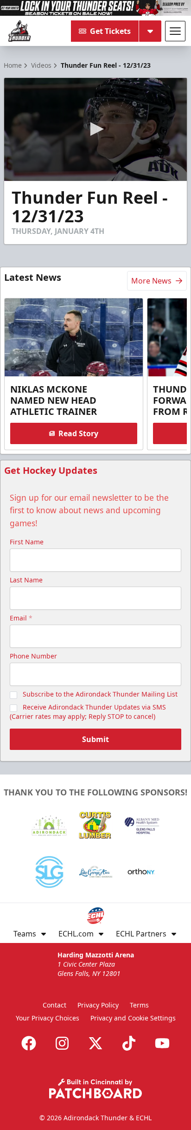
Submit (95, 739)
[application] (95, 129)
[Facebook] (29, 1043)
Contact (54, 1005)
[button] (95, 129)
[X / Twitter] (95, 1043)
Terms (139, 1005)
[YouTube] (162, 1043)
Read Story (78, 433)
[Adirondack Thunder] (19, 31)
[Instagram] (62, 1043)
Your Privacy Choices (47, 1018)
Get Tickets (110, 31)
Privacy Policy (98, 1005)
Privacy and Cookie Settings (133, 1018)
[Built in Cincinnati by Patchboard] (95, 1088)
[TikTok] (129, 1043)
